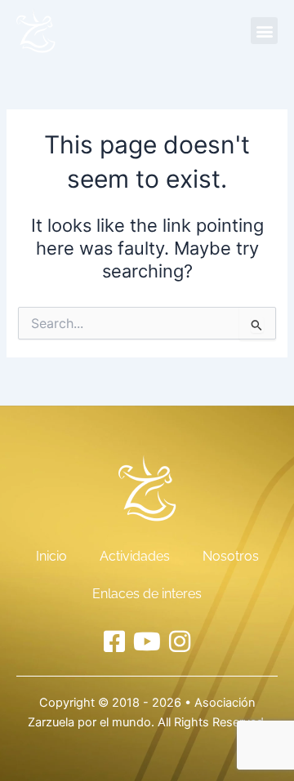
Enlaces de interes (147, 593)
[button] (264, 30)
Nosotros (231, 556)
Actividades (135, 556)
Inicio (51, 556)
